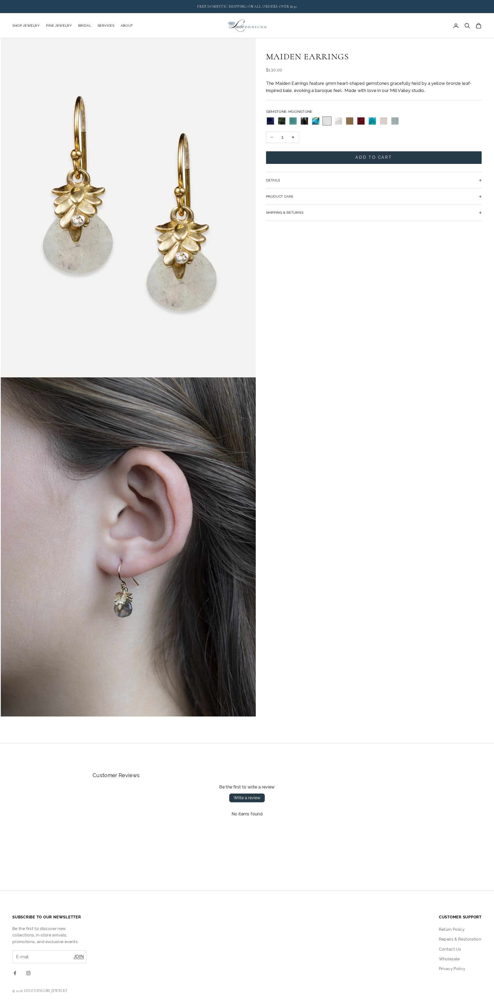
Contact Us (450, 949)
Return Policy (451, 929)
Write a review (247, 797)
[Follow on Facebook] (14, 973)
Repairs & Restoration (460, 939)
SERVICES (106, 25)
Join (79, 956)
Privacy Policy (452, 968)
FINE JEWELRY (59, 25)
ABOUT (127, 25)
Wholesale (449, 959)
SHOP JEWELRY (26, 25)
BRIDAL (84, 25)
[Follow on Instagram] (28, 973)
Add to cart (373, 157)
